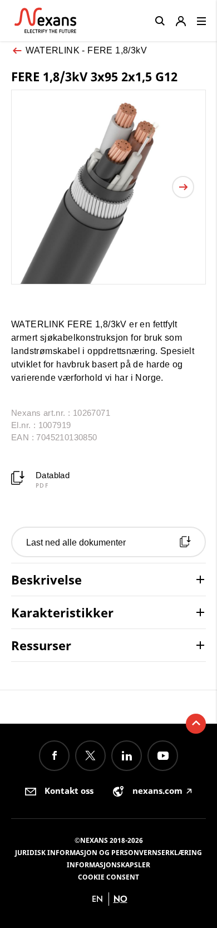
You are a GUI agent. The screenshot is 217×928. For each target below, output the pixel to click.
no (120, 898)
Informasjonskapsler (108, 865)
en (97, 898)
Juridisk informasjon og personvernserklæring (108, 852)
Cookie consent (108, 877)
